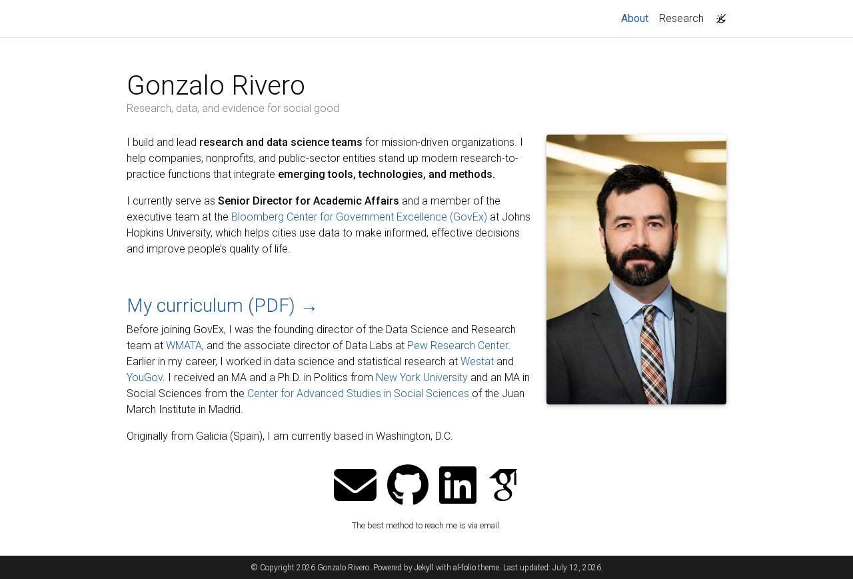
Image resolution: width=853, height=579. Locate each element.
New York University (422, 377)
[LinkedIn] (457, 487)
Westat (477, 361)
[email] (355, 487)
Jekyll (424, 567)
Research (681, 18)
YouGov (145, 377)
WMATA (184, 345)
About (637, 18)
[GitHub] (407, 487)
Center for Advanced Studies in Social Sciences (358, 393)
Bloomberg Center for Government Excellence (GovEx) (359, 217)
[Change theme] (717, 14)
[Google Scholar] (503, 487)
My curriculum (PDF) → (223, 305)
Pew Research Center (457, 345)
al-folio (464, 567)
